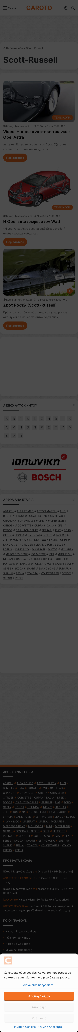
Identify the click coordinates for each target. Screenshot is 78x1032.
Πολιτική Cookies (24, 1026)
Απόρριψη (39, 1007)
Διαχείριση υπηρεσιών (38, 985)
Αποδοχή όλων (39, 996)
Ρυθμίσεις (39, 1018)
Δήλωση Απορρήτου (50, 1026)
